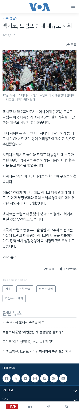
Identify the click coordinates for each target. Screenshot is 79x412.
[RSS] (44, 378)
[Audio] (48, 406)
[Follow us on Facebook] (7, 378)
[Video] (30, 406)
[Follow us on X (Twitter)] (16, 378)
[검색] (66, 406)
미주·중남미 (11, 18)
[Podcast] (54, 378)
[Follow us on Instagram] (35, 378)
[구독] (63, 378)
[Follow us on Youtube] (25, 378)
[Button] (71, 44)
